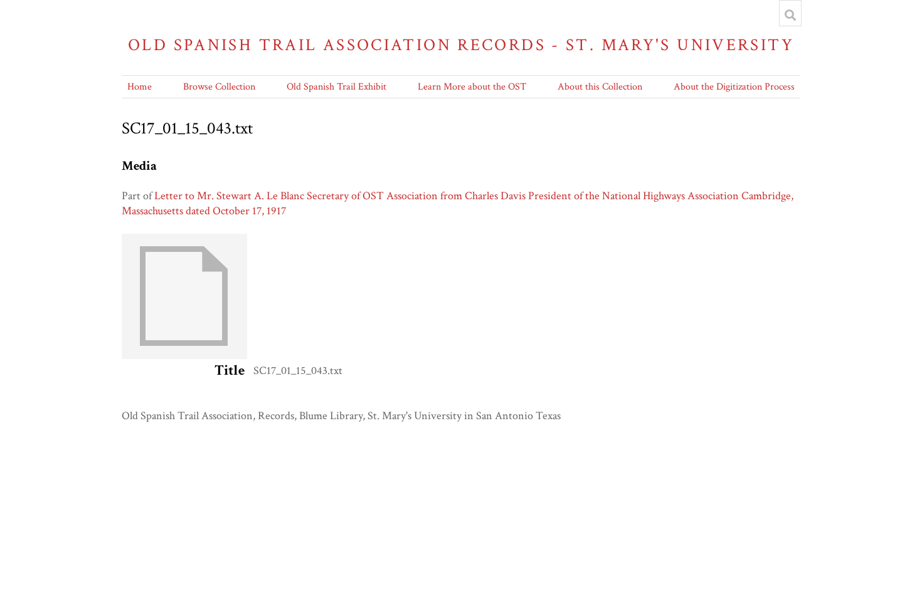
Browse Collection (219, 86)
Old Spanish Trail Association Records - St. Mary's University (461, 45)
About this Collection (600, 86)
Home (139, 86)
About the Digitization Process (734, 86)
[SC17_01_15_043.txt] (184, 355)
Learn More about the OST (472, 86)
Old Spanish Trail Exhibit (336, 86)
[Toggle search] (790, 15)
